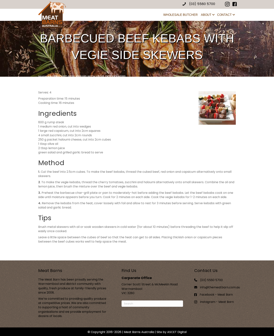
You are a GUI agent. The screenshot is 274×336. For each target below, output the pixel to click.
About (206, 14)
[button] (213, 14)
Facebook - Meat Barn (216, 294)
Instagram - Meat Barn (217, 302)
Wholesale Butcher (180, 14)
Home (42, 76)
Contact (224, 14)
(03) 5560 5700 (211, 280)
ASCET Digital (177, 332)
